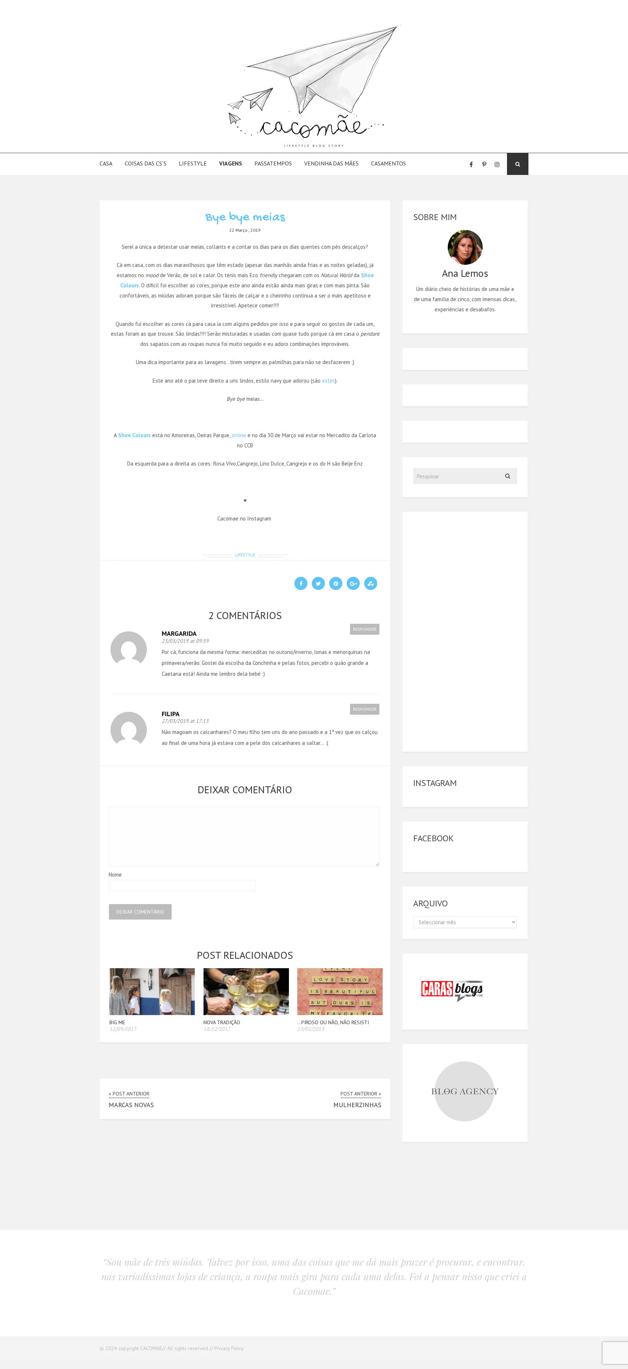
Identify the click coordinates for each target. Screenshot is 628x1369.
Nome (115, 874)
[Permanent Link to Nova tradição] (246, 1013)
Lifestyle (193, 163)
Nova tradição (222, 1022)
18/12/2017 (217, 1028)
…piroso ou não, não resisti (333, 1022)
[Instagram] (497, 164)
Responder (365, 629)
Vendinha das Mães (331, 163)
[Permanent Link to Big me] (152, 1013)
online (239, 435)
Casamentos (388, 163)
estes (328, 380)
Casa (106, 163)
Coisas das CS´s (145, 163)
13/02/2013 (310, 1028)
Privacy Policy (229, 1348)
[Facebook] (471, 164)
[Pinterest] (484, 164)
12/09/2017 (122, 1028)
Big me (117, 1022)
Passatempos (273, 163)
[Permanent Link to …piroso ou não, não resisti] (340, 1013)
